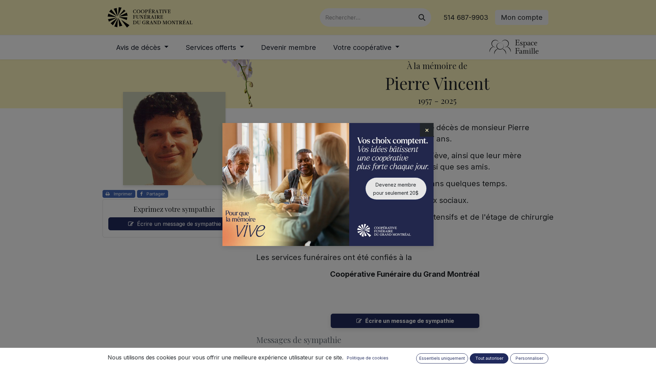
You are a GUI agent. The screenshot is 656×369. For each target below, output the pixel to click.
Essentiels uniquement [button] (442, 358)
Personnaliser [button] (529, 358)
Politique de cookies (367, 357)
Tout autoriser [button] (489, 358)
